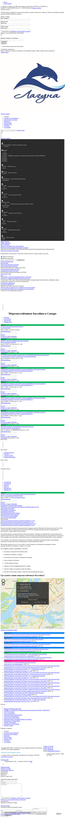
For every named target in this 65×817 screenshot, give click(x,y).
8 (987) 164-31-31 (16, 8)
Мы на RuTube (5, 244)
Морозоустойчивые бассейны (12, 708)
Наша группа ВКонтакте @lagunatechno (12, 246)
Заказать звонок (36, 8)
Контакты (7, 121)
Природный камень (9, 457)
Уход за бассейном (9, 713)
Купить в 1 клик (5, 336)
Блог (2, 275)
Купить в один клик (20, 799)
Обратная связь (5, 767)
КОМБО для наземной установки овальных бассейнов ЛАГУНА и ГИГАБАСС (27, 710)
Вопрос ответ (8, 124)
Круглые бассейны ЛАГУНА (9, 266)
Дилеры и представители (11, 118)
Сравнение (13, 336)
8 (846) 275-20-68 (5, 8)
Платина (6, 454)
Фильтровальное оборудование (10, 514)
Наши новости (5, 241)
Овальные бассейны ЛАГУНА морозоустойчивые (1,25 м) (17, 525)
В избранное (4, 337)
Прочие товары (8, 725)
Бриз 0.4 (6, 485)
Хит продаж (7, 319)
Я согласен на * (16, 798)
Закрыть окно (5, 52)
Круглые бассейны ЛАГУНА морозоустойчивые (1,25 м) (17, 522)
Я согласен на (16, 31)
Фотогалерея (7, 123)
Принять (59, 813)
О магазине (7, 127)
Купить (3, 334)
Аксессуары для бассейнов (8, 517)
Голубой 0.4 (7, 482)
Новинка (6, 317)
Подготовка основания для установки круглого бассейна (17, 289)
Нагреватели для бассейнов (12, 721)
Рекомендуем (8, 322)
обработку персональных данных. (20, 31)
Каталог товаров (5, 138)
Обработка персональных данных (10, 752)
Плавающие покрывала (7, 511)
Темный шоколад (9, 452)
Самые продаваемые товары (9, 630)
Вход (5, 2)
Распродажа (7, 320)
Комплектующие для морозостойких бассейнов (17, 719)
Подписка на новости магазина (10, 250)
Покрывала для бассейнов (11, 724)
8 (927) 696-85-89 (48, 749)
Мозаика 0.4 (7, 488)
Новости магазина (7, 256)
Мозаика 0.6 (7, 490)
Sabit (31, 761)
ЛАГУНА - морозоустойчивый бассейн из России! (15, 278)
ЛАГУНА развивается (7, 284)
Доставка (6, 126)
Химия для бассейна (10, 722)
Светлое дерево (8, 455)
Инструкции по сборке (10, 119)
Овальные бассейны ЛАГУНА (9, 270)
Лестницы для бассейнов (11, 716)
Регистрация (7, 3)
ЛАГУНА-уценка (9, 712)
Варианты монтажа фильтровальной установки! (14, 247)
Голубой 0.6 (7, 483)
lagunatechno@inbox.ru (53, 751)
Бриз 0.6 (6, 486)
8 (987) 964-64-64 (27, 8)
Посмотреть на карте (7, 756)
